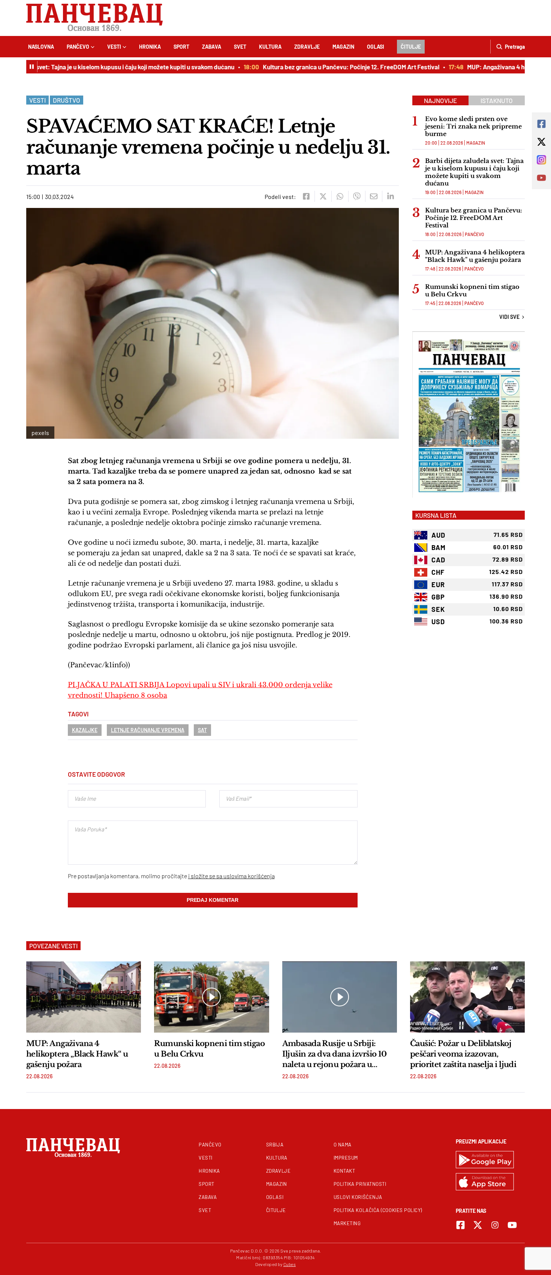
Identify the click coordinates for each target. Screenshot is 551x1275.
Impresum (346, 1158)
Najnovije (440, 100)
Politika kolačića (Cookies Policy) (378, 1210)
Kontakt (344, 1171)
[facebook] (306, 196)
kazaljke (84, 730)
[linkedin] (390, 196)
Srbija (274, 1145)
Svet (240, 46)
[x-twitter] (477, 1225)
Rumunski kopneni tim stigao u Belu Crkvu (472, 290)
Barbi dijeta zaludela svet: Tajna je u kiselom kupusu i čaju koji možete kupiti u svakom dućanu (474, 172)
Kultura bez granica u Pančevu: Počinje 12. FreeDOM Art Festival (336, 66)
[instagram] (495, 1225)
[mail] (373, 196)
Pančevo (78, 46)
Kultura (270, 46)
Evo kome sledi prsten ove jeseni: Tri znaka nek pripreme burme (473, 126)
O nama (343, 1145)
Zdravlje (307, 46)
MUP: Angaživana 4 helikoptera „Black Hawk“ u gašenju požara (77, 1054)
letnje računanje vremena (147, 730)
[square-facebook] (460, 1225)
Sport (181, 46)
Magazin (343, 46)
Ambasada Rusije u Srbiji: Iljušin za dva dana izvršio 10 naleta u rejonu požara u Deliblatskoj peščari (334, 1054)
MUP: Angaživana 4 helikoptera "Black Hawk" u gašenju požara (475, 255)
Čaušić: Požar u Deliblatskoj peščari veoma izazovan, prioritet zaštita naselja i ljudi (463, 1054)
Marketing (347, 1223)
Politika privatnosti (360, 1184)
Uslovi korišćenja (358, 1197)
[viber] (356, 196)
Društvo (66, 100)
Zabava (211, 46)
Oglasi (375, 46)
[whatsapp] (339, 196)
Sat (202, 730)
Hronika (150, 46)
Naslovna (41, 46)
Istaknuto (497, 100)
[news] (83, 997)
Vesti (114, 46)
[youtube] (512, 1225)
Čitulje (411, 46)
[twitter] (322, 196)
